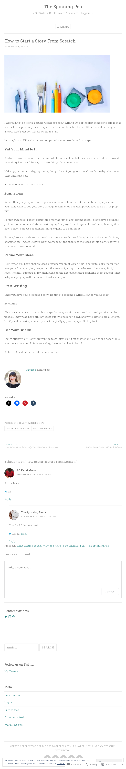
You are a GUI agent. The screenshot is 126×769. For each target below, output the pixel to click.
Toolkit (22, 423)
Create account (13, 695)
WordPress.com (13, 724)
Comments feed (14, 717)
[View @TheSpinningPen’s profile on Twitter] (5, 616)
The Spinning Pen (63, 6)
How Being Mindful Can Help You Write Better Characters (31, 446)
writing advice (42, 428)
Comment (110, 591)
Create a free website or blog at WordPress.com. (41, 746)
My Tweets (11, 671)
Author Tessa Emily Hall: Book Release (103, 446)
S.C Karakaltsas (26, 470)
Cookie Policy (62, 763)
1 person (23, 533)
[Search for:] (21, 647)
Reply (7, 499)
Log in (8, 702)
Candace (31, 369)
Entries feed (11, 710)
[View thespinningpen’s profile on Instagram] (9, 616)
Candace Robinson (17, 428)
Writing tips (36, 423)
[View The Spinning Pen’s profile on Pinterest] (13, 616)
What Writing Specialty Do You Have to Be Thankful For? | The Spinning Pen (63, 545)
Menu (64, 26)
